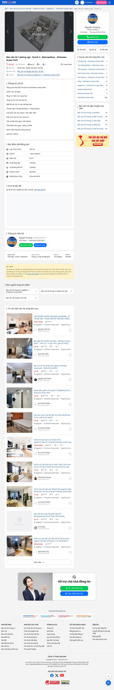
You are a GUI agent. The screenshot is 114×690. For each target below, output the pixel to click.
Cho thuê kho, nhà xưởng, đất (34, 646)
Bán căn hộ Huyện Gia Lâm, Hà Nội (30, 71)
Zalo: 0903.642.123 (75, 593)
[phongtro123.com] (30, 616)
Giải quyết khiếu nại (76, 640)
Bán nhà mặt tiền (7, 634)
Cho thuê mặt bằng (30, 640)
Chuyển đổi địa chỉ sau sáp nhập (101, 632)
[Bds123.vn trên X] (56, 675)
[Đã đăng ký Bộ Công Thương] (52, 682)
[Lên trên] (108, 676)
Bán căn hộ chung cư (8, 628)
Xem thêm (38, 562)
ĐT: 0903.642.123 (75, 588)
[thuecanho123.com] (48, 616)
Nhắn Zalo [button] (41, 245)
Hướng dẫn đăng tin (76, 634)
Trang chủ (50, 628)
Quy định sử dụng (53, 640)
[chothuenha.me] (66, 616)
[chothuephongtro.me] (83, 616)
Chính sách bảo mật (53, 643)
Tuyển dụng (51, 634)
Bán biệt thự (5, 637)
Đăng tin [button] (103, 2)
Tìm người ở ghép (30, 649)
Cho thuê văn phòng (31, 643)
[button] (77, 2)
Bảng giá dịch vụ (75, 631)
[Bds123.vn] (9, 2)
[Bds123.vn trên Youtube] (62, 675)
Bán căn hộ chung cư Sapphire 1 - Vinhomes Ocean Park (38, 75)
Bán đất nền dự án (7, 643)
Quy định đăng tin (76, 637)
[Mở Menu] (109, 2)
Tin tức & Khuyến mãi (77, 628)
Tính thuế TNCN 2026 (99, 639)
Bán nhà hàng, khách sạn (9, 649)
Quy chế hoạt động (53, 637)
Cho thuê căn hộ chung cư (33, 628)
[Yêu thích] (70, 330)
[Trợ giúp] (108, 682)
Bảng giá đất (96, 636)
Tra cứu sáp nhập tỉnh (99, 628)
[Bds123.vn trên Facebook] (52, 675)
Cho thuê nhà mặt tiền (31, 634)
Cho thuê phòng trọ (30, 637)
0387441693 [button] (27, 245)
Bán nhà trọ (5, 646)
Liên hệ (49, 646)
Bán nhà (4, 631)
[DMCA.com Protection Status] (65, 683)
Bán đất (3, 640)
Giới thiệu (50, 631)
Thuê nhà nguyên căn (31, 631)
